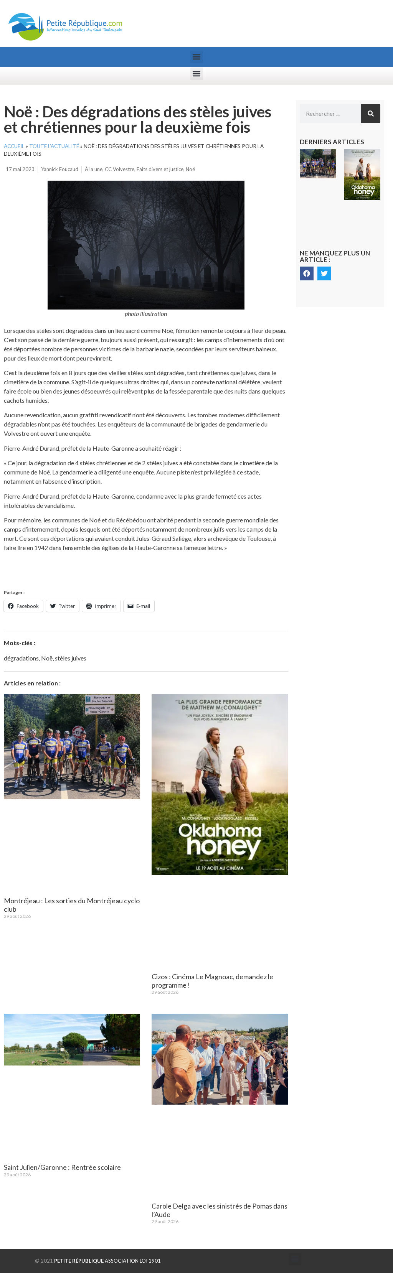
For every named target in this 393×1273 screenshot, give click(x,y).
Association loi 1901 (107, 1261)
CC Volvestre (119, 169)
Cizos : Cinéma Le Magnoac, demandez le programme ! (212, 980)
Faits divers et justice (160, 169)
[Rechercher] (370, 113)
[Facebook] (307, 273)
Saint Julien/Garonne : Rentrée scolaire (62, 1167)
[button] (196, 57)
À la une (93, 169)
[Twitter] (324, 273)
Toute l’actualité (54, 146)
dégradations (21, 658)
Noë (47, 658)
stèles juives (70, 658)
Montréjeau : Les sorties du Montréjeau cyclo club (72, 904)
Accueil (14, 146)
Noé (190, 169)
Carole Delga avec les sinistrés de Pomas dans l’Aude (219, 1210)
